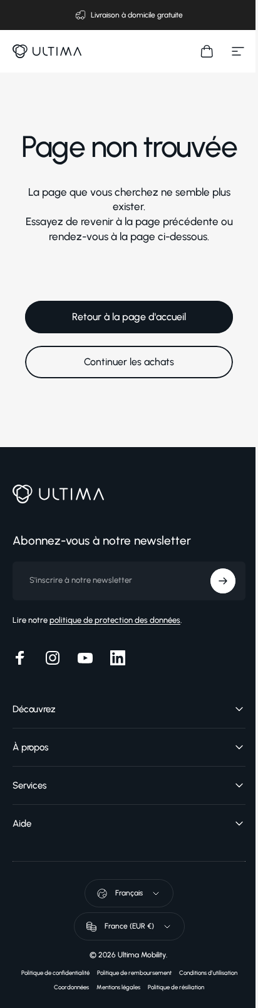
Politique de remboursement (129, 972)
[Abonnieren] (213, 580)
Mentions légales (114, 987)
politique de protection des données (114, 620)
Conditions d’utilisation (203, 972)
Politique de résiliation (171, 987)
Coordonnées (67, 987)
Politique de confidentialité (50, 972)
